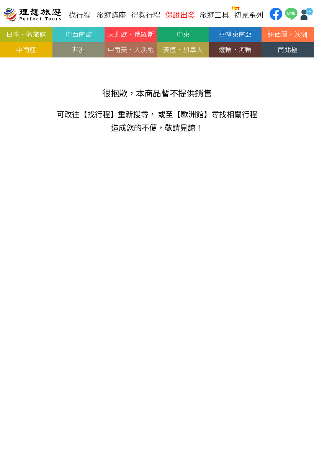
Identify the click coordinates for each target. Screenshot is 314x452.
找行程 (98, 114)
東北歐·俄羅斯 (131, 34)
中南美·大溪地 (131, 49)
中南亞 (26, 49)
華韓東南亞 (235, 34)
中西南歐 (78, 34)
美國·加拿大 (183, 49)
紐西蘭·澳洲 (287, 34)
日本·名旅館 (26, 34)
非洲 (78, 49)
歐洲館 (192, 114)
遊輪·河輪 (235, 49)
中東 (183, 34)
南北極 (288, 49)
